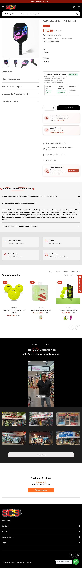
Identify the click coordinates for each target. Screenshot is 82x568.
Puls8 (50, 38)
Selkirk (41, 307)
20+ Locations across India (58, 257)
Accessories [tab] (75, 271)
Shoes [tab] (65, 271)
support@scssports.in (15, 257)
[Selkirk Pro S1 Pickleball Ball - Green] (41, 317)
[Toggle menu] (3, 7)
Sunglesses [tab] (69, 275)
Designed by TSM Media (24, 562)
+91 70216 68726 (55, 243)
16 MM (46, 61)
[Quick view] (22, 284)
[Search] (77, 14)
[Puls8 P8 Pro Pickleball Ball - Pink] (71, 317)
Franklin (14, 307)
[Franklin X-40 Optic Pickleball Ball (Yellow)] (14, 292)
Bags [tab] (58, 271)
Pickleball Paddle (65, 38)
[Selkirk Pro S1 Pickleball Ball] (41, 292)
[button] (80, 284)
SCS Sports (11, 562)
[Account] (74, 7)
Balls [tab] (51, 271)
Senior (46, 52)
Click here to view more (57, 132)
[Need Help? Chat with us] (76, 562)
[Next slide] (77, 327)
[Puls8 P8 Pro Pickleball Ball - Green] (65, 317)
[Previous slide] (71, 327)
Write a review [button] (41, 490)
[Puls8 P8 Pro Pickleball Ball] (68, 292)
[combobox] (41, 13)
